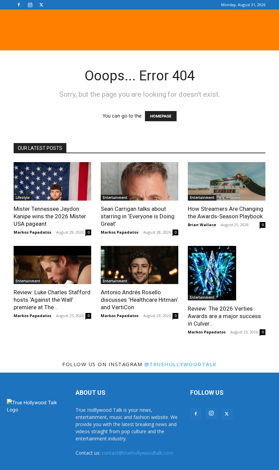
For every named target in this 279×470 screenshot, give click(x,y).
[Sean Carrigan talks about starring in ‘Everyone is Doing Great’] (139, 181)
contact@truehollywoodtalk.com (137, 453)
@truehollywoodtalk (180, 364)
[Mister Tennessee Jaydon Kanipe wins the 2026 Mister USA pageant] (52, 181)
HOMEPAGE (160, 116)
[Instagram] (30, 5)
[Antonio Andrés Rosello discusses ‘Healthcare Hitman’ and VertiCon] (139, 265)
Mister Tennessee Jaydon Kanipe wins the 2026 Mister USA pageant (50, 216)
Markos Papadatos (32, 232)
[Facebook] (19, 5)
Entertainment (115, 197)
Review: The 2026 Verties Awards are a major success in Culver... (224, 316)
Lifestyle (23, 197)
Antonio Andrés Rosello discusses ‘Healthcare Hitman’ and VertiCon (139, 300)
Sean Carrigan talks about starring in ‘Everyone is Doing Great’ (138, 216)
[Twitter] (41, 5)
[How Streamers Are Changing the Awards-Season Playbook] (226, 181)
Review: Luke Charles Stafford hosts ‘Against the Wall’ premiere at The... (52, 300)
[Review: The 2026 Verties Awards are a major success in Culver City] (226, 273)
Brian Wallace (202, 224)
